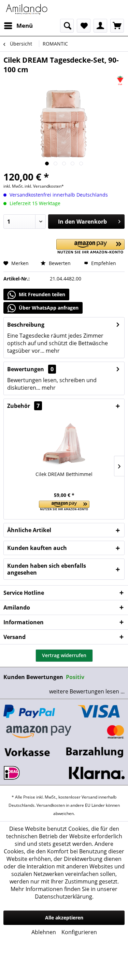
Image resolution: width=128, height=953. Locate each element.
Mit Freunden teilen (41, 294)
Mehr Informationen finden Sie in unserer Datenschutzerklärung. (64, 892)
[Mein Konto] (100, 26)
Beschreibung (25, 324)
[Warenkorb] (117, 26)
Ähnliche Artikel (29, 530)
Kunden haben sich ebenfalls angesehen (46, 569)
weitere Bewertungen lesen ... (87, 691)
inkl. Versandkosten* (44, 186)
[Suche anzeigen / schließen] (67, 26)
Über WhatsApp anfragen (48, 307)
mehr (52, 350)
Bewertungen (25, 369)
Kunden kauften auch (37, 548)
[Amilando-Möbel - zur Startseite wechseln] (26, 9)
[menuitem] (18, 26)
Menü (24, 25)
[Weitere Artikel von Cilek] (120, 80)
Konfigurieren (79, 932)
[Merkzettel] (83, 26)
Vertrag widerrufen (64, 655)
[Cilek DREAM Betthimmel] (64, 443)
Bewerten (59, 263)
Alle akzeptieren (64, 917)
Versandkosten (51, 805)
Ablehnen (43, 932)
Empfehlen (103, 263)
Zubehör (23, 406)
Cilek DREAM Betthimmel (64, 474)
